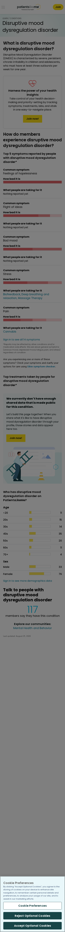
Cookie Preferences (32, 906)
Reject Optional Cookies (32, 916)
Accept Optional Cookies (32, 926)
